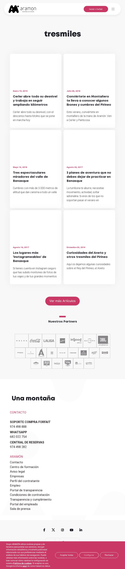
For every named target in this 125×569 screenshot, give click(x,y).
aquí (25, 566)
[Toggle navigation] (112, 9)
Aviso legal (17, 471)
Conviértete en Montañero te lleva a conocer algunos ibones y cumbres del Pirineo (89, 100)
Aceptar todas (66, 555)
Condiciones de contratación (30, 495)
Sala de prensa (20, 509)
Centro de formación (24, 467)
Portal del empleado (24, 504)
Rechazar (109, 555)
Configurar (89, 555)
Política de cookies (22, 563)
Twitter (53, 530)
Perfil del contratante (24, 481)
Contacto (16, 462)
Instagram (62, 530)
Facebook (44, 530)
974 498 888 (18, 426)
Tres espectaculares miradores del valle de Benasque (30, 176)
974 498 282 (18, 447)
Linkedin (81, 530)
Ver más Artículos (62, 301)
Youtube (71, 530)
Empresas (17, 476)
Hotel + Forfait (95, 9)
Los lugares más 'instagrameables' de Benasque (29, 257)
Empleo (15, 485)
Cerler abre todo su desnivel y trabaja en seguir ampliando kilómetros (35, 100)
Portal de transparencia (26, 490)
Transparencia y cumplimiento (31, 499)
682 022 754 (18, 437)
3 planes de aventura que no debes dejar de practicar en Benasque (89, 176)
